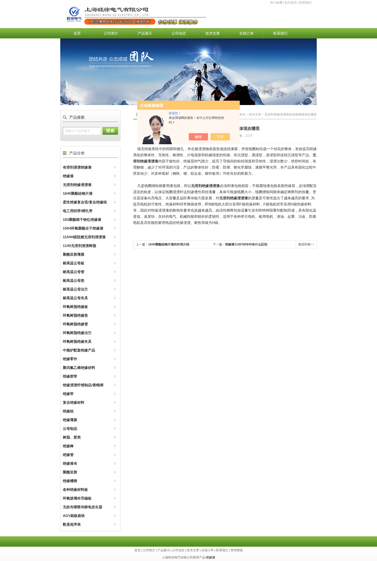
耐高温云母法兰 (75, 289)
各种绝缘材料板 (75, 489)
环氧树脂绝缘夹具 (77, 341)
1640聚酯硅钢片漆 (78, 193)
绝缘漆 (68, 176)
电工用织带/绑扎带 (78, 211)
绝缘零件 (70, 359)
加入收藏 (276, 2)
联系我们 (305, 2)
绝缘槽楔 (70, 481)
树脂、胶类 (72, 437)
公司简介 (111, 33)
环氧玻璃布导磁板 (77, 498)
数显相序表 (72, 524)
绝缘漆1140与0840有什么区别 (246, 244)
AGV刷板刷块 (74, 516)
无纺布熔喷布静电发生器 (82, 507)
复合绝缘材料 (73, 402)
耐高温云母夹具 (75, 298)
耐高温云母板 (73, 263)
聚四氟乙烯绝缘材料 (79, 368)
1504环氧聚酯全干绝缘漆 (83, 228)
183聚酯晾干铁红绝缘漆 (82, 219)
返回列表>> (306, 244)
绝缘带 (68, 394)
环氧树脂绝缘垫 (75, 315)
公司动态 (179, 33)
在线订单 (246, 33)
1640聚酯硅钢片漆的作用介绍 (168, 244)
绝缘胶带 (70, 376)
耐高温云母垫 (73, 280)
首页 (77, 33)
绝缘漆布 (70, 463)
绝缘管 (68, 455)
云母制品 (70, 429)
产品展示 (145, 33)
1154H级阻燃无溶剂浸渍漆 (84, 237)
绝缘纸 (68, 411)
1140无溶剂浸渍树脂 (79, 246)
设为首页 (291, 2)
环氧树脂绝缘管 (75, 324)
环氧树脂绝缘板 (75, 307)
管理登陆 (237, 550)
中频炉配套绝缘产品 (79, 350)
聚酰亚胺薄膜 (73, 254)
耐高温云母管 (73, 272)
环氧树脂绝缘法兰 (77, 333)
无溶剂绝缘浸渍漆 (77, 185)
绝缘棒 (68, 446)
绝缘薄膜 (70, 420)
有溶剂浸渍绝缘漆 (77, 167)
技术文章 (212, 33)
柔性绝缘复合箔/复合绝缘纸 (85, 202)
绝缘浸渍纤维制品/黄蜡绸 (83, 385)
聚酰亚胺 (70, 472)
